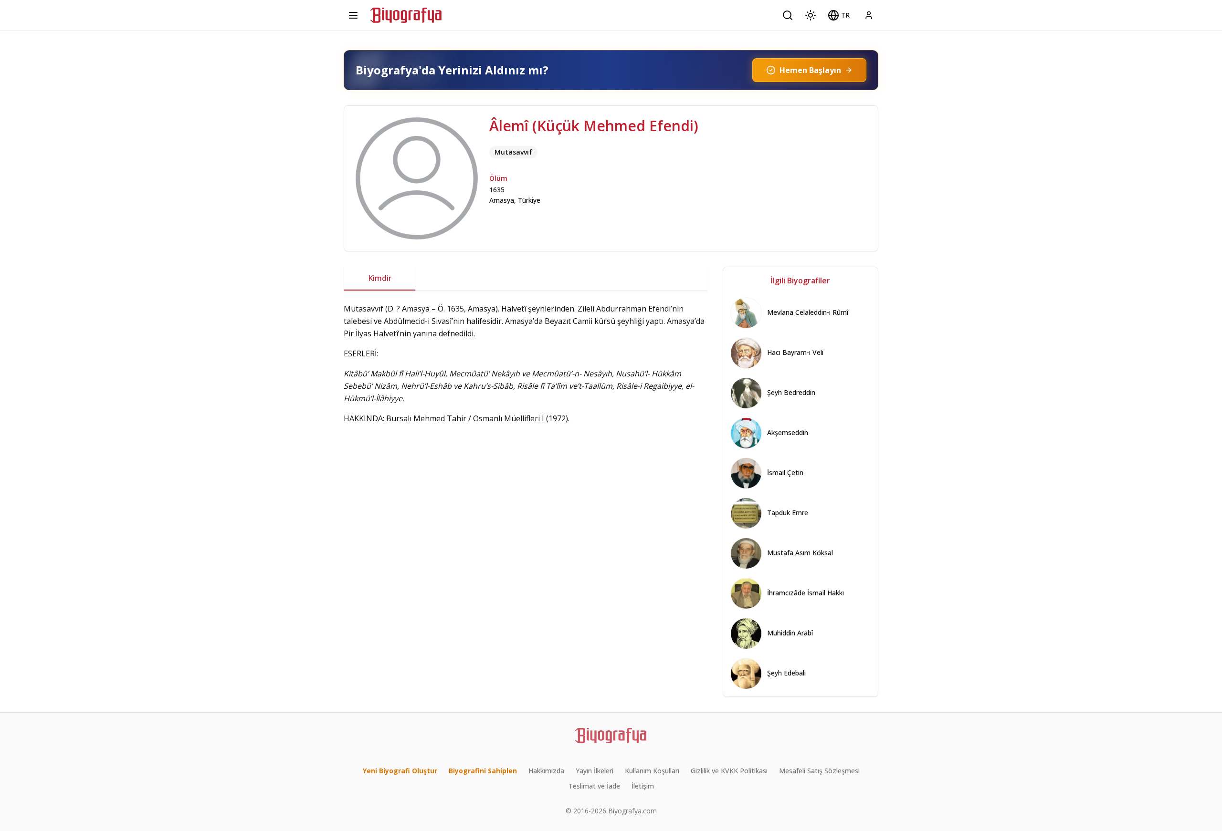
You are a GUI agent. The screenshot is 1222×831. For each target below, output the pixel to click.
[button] (838, 15)
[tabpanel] (525, 373)
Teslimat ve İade (594, 785)
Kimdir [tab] (379, 278)
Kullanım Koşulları (652, 770)
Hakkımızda (546, 770)
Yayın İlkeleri (594, 770)
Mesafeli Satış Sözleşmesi (819, 770)
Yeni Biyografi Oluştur (400, 770)
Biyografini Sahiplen (483, 770)
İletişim (643, 785)
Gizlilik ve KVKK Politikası (729, 770)
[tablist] (525, 279)
